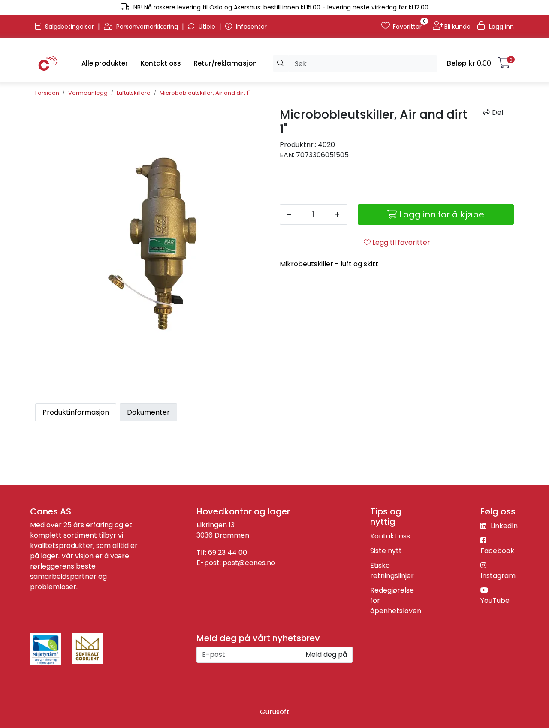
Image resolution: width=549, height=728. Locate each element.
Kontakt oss (161, 63)
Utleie (207, 26)
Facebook (497, 551)
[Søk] (280, 63)
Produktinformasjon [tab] (75, 412)
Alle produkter (103, 63)
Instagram (498, 576)
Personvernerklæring (147, 26)
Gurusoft (275, 712)
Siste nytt (386, 551)
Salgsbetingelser (69, 26)
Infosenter (250, 26)
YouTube (495, 600)
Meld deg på (326, 654)
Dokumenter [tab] (148, 412)
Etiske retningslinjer (392, 570)
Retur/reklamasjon (225, 63)
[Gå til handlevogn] (504, 64)
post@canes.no (249, 563)
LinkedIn (503, 526)
